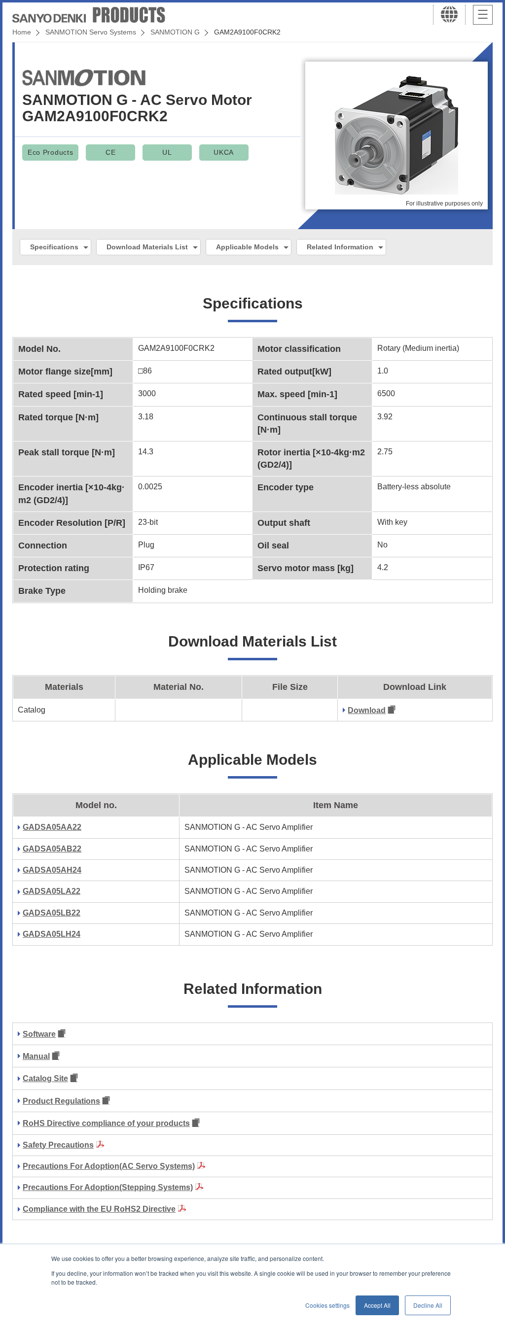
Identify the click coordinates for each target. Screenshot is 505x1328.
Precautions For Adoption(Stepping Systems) (108, 1187)
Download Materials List (147, 247)
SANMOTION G (175, 32)
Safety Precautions (58, 1145)
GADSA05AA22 (52, 827)
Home (21, 32)
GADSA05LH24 (51, 934)
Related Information (340, 247)
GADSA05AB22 (52, 849)
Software (39, 1034)
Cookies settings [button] (327, 1305)
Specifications (54, 247)
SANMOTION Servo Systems (90, 32)
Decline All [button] (427, 1305)
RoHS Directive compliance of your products (106, 1123)
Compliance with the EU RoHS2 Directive (99, 1209)
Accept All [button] (377, 1305)
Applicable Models (247, 247)
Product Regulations (61, 1101)
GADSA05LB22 (51, 913)
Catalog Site (45, 1078)
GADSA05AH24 (52, 870)
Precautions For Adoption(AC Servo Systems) (109, 1166)
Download (367, 710)
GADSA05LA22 (51, 891)
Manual (36, 1056)
